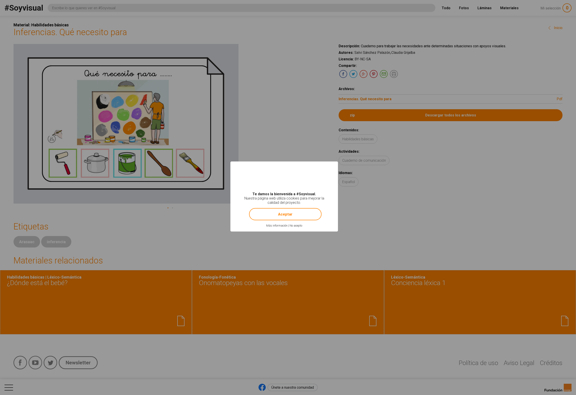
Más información (277, 225)
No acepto (296, 225)
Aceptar (285, 214)
